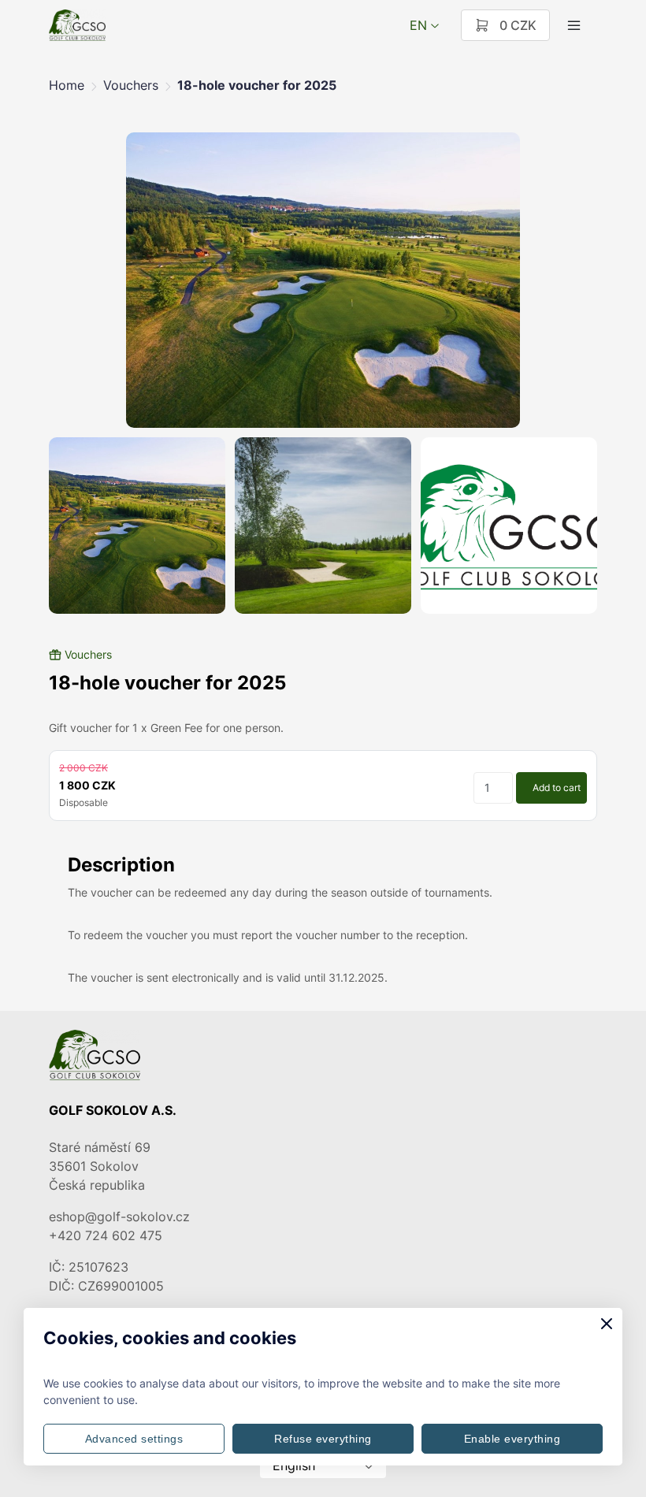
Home (66, 85)
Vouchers (130, 85)
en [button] (418, 25)
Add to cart (557, 787)
